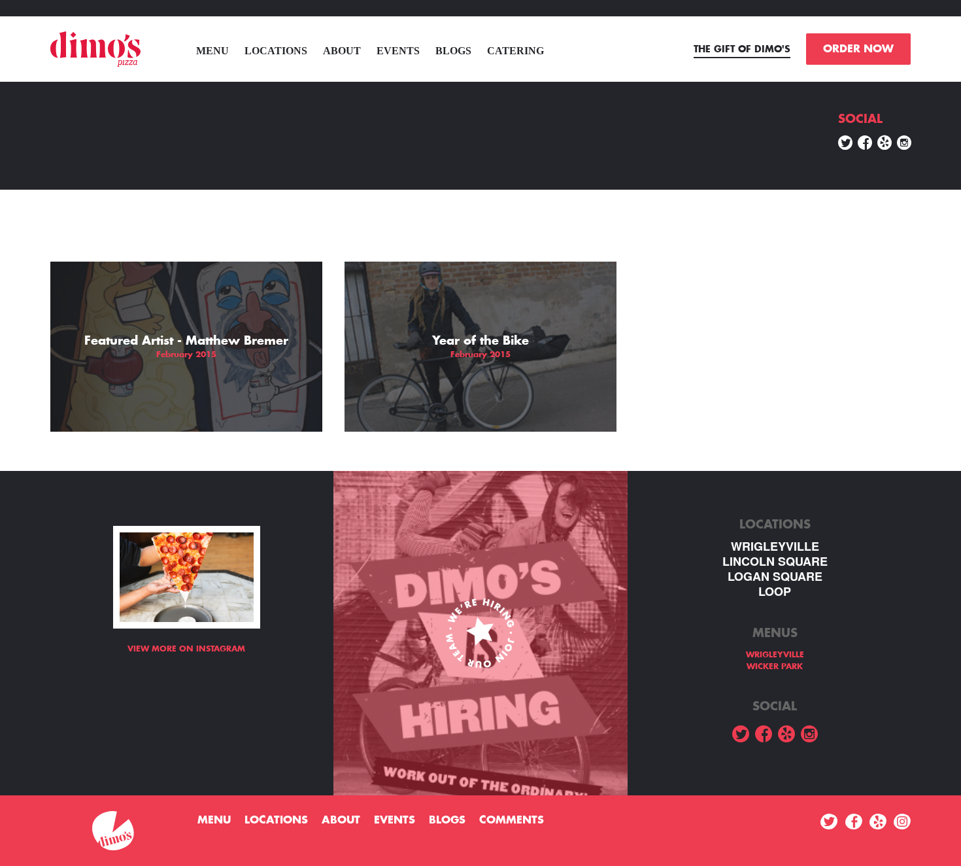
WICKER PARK (775, 666)
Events (398, 50)
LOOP (774, 591)
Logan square (775, 576)
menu (212, 50)
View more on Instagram (186, 649)
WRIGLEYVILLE (775, 546)
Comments (511, 820)
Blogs (453, 50)
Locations (275, 50)
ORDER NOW (858, 49)
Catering (515, 50)
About (342, 50)
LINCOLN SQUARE (775, 561)
